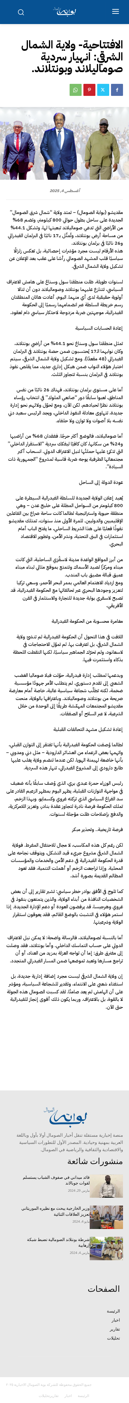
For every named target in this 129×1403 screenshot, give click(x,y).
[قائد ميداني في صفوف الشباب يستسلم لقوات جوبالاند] (106, 1186)
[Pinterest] (89, 90)
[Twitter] (103, 90)
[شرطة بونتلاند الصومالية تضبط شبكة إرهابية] (106, 1248)
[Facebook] (117, 90)
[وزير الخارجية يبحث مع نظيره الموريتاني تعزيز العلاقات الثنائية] (106, 1217)
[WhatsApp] (76, 90)
